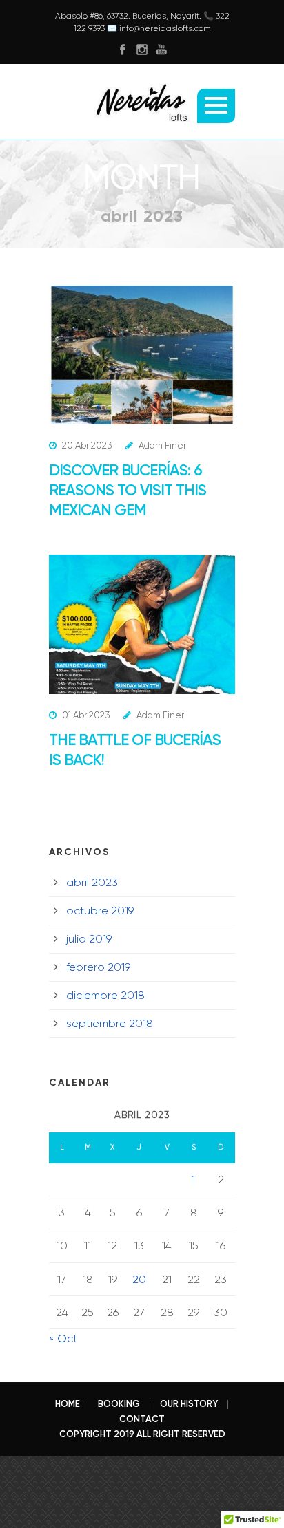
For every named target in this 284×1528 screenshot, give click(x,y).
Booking (119, 1404)
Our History (189, 1404)
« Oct (63, 1338)
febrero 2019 (98, 966)
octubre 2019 (100, 910)
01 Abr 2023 (86, 715)
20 (139, 1279)
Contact (142, 1419)
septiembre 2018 (109, 1023)
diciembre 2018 (105, 995)
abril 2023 (92, 882)
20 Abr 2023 (87, 445)
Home (67, 1404)
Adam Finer (162, 445)
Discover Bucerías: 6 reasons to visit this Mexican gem (127, 490)
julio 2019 (89, 938)
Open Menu (216, 106)
